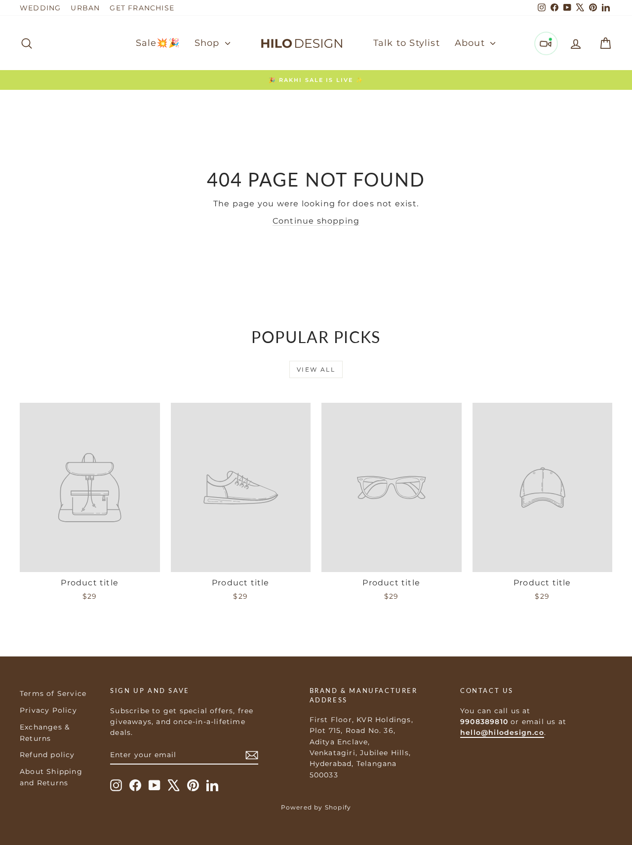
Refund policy (47, 754)
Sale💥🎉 (158, 43)
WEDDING (40, 7)
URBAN (85, 7)
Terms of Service (53, 693)
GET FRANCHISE (142, 7)
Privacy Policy (48, 710)
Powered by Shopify (316, 807)
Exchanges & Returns (45, 732)
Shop (209, 43)
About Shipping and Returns (51, 777)
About (471, 43)
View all (316, 369)
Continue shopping (316, 221)
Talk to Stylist (406, 43)
